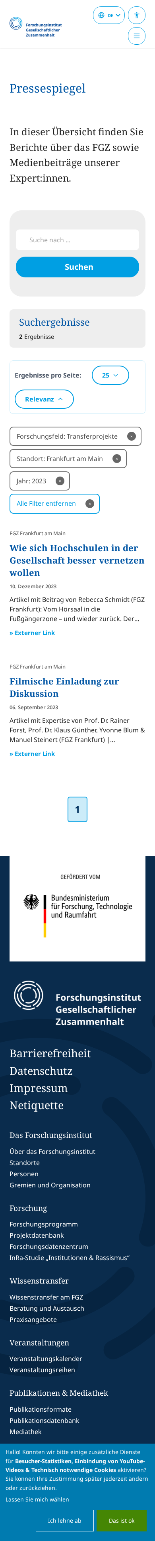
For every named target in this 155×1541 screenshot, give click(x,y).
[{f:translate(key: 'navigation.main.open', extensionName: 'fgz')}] (136, 36)
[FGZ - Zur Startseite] (39, 27)
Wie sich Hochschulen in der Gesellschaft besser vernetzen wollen (77, 560)
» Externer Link (32, 633)
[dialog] (77, 1492)
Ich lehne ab (64, 1520)
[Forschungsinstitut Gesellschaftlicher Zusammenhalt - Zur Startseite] (77, 1002)
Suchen (79, 266)
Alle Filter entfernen (54, 503)
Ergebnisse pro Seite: (48, 375)
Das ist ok (121, 1520)
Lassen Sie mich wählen (37, 1499)
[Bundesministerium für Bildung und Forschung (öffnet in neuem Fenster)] (77, 908)
